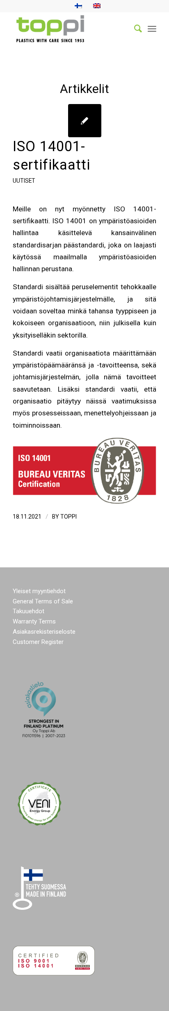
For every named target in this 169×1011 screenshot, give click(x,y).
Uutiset (24, 180)
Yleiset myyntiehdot (39, 591)
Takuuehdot (28, 611)
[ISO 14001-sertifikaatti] (84, 120)
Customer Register (38, 642)
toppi (68, 516)
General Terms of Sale (43, 601)
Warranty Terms (34, 621)
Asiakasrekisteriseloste (44, 631)
